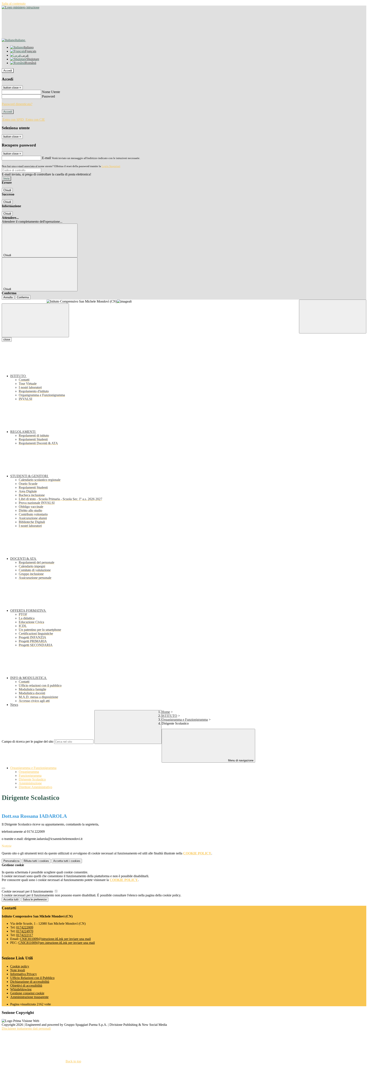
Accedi (7, 70)
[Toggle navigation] (35, 320)
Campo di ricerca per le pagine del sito (27, 741)
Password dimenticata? (17, 104)
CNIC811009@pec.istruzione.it (56, 942)
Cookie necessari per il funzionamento (28, 891)
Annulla (8, 297)
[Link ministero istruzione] (20, 7)
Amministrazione (30, 783)
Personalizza (11, 861)
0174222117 (24, 935)
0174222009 (24, 927)
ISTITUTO (169, 716)
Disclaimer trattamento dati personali (26, 1028)
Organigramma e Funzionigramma (185, 719)
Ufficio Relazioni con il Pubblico (32, 978)
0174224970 (24, 931)
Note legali (17, 970)
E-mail (46, 158)
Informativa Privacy (23, 974)
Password (48, 96)
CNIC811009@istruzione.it (55, 939)
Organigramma (29, 772)
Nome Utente (51, 92)
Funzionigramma (30, 775)
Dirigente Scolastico (32, 779)
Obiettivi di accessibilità (26, 985)
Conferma (23, 297)
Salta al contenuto (14, 3)
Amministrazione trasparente (29, 997)
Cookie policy (19, 966)
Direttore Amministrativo (35, 787)
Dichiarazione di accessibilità (29, 981)
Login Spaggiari (111, 166)
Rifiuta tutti (36, 861)
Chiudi (7, 190)
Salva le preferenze (35, 899)
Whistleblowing (21, 989)
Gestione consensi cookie (27, 993)
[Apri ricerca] (332, 316)
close (6, 339)
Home (166, 712)
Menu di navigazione (240, 760)
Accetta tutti (66, 861)
